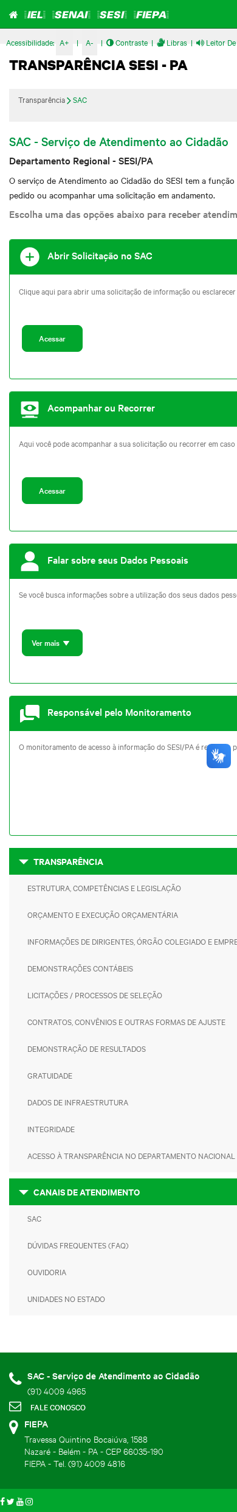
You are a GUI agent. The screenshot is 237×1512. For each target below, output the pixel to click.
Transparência (41, 99)
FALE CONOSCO (58, 1406)
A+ (64, 42)
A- (90, 42)
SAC (80, 99)
